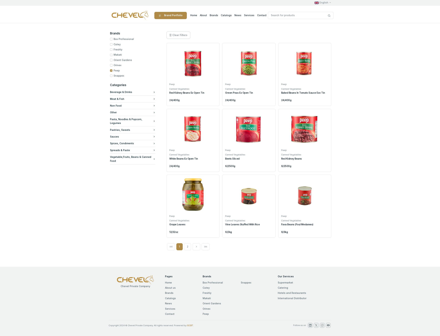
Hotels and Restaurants (292, 292)
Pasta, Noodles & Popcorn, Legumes (126, 121)
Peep (117, 70)
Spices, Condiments (122, 143)
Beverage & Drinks (121, 92)
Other (113, 112)
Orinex (117, 65)
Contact (262, 15)
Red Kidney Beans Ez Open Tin (186, 92)
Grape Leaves (177, 224)
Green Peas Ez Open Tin (239, 92)
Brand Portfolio (173, 15)
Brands (214, 15)
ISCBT (190, 325)
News (237, 15)
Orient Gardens (123, 60)
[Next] (196, 246)
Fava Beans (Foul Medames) (297, 224)
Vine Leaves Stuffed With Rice (242, 224)
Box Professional (124, 39)
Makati (118, 54)
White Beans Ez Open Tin (183, 158)
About (203, 15)
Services (249, 15)
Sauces (114, 136)
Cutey (117, 44)
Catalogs (226, 15)
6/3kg (284, 231)
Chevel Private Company (135, 286)
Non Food (116, 105)
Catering (283, 287)
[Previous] (171, 246)
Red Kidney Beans (291, 158)
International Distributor (292, 298)
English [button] (323, 2)
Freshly (118, 49)
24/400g (174, 100)
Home (193, 15)
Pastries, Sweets (120, 129)
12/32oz (173, 231)
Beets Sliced (232, 158)
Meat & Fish (117, 98)
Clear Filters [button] (179, 35)
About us (170, 287)
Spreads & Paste (120, 150)
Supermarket (285, 282)
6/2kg (228, 231)
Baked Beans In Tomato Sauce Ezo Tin (303, 92)
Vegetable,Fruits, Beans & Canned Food (130, 158)
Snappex (119, 75)
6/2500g (230, 166)
